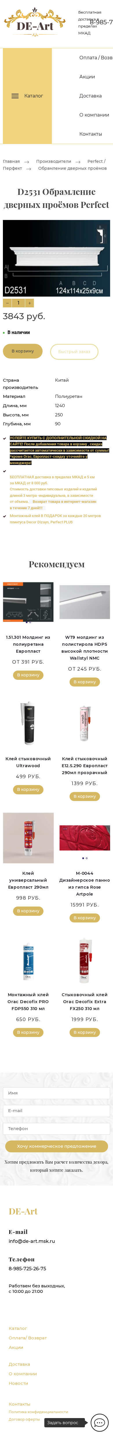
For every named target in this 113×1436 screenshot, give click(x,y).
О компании (94, 115)
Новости (18, 1383)
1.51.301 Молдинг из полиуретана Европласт (28, 644)
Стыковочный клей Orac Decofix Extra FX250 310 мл (84, 1001)
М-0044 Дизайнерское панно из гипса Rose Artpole (84, 883)
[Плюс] (29, 303)
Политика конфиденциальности (38, 1412)
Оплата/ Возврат (28, 1338)
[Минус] (7, 303)
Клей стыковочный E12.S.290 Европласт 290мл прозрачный (85, 765)
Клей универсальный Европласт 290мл (28, 880)
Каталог (18, 1328)
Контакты (90, 134)
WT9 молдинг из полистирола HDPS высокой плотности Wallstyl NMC (84, 647)
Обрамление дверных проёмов (72, 168)
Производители (53, 161)
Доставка (90, 96)
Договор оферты (24, 1419)
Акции (87, 77)
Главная (11, 161)
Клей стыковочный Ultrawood (28, 762)
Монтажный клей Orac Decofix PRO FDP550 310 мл (28, 1001)
